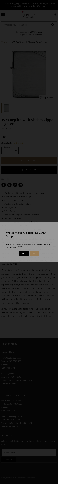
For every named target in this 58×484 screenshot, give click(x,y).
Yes (24, 253)
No (34, 253)
